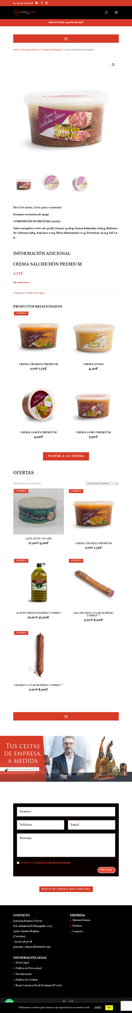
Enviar (106, 870)
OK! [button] (109, 1007)
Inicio (16, 49)
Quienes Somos (81, 920)
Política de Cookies (26, 980)
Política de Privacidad (52, 863)
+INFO (97, 1007)
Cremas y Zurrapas (51, 49)
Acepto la (45, 863)
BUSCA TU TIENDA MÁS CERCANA (66, 889)
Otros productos (30, 49)
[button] (113, 65)
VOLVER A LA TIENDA (66, 456)
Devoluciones (23, 974)
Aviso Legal (22, 963)
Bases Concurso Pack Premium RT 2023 (38, 985)
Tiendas (77, 926)
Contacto (77, 931)
